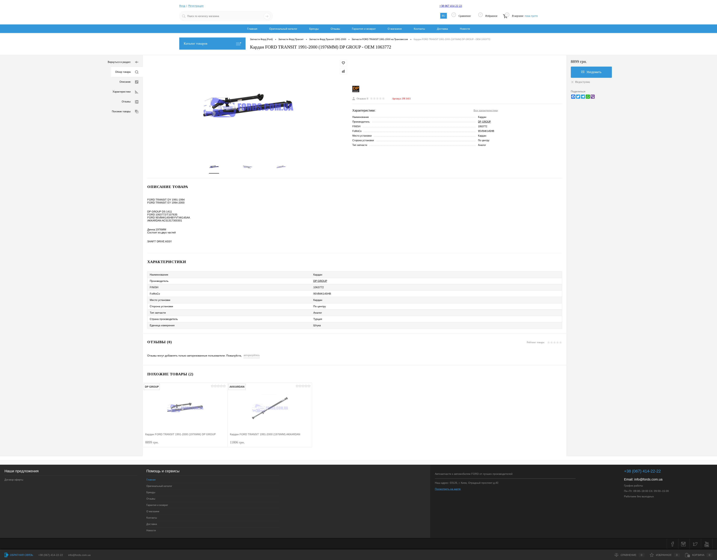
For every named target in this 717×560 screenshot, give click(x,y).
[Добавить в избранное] (343, 63)
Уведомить (593, 72)
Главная (252, 28)
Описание (125, 81)
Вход (182, 5)
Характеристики (122, 91)
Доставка (442, 28)
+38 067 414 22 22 (450, 5)
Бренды (314, 28)
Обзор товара (123, 72)
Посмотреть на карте (448, 488)
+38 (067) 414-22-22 (642, 471)
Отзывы (335, 28)
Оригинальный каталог (283, 28)
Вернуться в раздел (119, 62)
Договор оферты (13, 479)
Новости (465, 28)
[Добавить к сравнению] (343, 71)
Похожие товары (121, 111)
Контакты (419, 28)
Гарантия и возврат (364, 28)
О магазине (395, 28)
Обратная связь (21, 554)
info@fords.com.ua (648, 479)
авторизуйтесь (251, 355)
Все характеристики (486, 110)
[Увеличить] (247, 106)
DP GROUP (484, 121)
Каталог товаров (195, 43)
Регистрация (196, 5)
